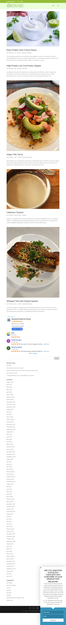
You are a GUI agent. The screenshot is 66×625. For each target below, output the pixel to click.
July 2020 (9, 546)
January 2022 (10, 501)
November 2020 (11, 536)
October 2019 (10, 566)
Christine (10, 52)
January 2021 (10, 531)
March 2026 (10, 394)
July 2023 (9, 461)
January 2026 (10, 399)
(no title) (9, 365)
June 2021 (9, 519)
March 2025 (10, 417)
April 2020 (9, 551)
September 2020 (11, 541)
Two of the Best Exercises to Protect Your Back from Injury (22, 370)
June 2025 (9, 414)
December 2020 (11, 534)
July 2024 (9, 434)
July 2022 (9, 486)
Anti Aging (9, 583)
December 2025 (11, 402)
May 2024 (9, 439)
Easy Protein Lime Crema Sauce (22, 50)
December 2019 (11, 561)
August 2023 (10, 459)
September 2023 (11, 456)
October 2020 (10, 539)
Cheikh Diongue (16, 340)
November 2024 (11, 427)
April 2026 (9, 392)
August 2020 (10, 544)
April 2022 (9, 494)
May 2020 (9, 549)
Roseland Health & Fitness (21, 319)
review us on (16, 329)
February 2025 (10, 419)
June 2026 (9, 387)
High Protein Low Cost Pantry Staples (24, 65)
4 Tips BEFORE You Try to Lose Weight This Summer (20, 375)
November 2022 (11, 476)
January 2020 (10, 559)
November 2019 (11, 564)
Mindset (9, 590)
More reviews (33, 353)
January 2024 (10, 449)
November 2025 (11, 404)
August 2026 (10, 382)
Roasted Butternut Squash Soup (15, 597)
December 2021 (11, 504)
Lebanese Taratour (15, 212)
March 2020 (10, 554)
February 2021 (10, 529)
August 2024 (10, 432)
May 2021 (9, 521)
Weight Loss (10, 600)
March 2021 (10, 526)
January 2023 (10, 474)
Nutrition (24, 52)
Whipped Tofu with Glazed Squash (22, 301)
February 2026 (10, 397)
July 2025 (9, 412)
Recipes (29, 52)
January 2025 (10, 422)
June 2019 (9, 576)
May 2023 (9, 464)
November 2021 (11, 506)
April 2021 (9, 524)
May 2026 (9, 389)
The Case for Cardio (12, 373)
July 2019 (9, 573)
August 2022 (10, 484)
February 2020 (10, 556)
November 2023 (11, 454)
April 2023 (9, 466)
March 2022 (10, 496)
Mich (12, 333)
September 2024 (11, 429)
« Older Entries (11, 317)
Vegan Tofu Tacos (15, 154)
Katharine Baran (16, 347)
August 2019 (10, 571)
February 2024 (10, 447)
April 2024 (9, 442)
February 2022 (10, 499)
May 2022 (9, 491)
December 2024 (11, 424)
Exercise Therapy (11, 585)
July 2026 (9, 384)
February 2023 (10, 471)
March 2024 (10, 444)
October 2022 (10, 479)
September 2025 (11, 407)
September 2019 (11, 568)
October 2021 (10, 509)
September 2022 (11, 481)
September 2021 (11, 511)
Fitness (8, 588)
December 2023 (11, 452)
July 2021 (9, 516)
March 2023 (10, 469)
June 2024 (9, 437)
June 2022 (9, 489)
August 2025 (10, 409)
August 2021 (10, 514)
